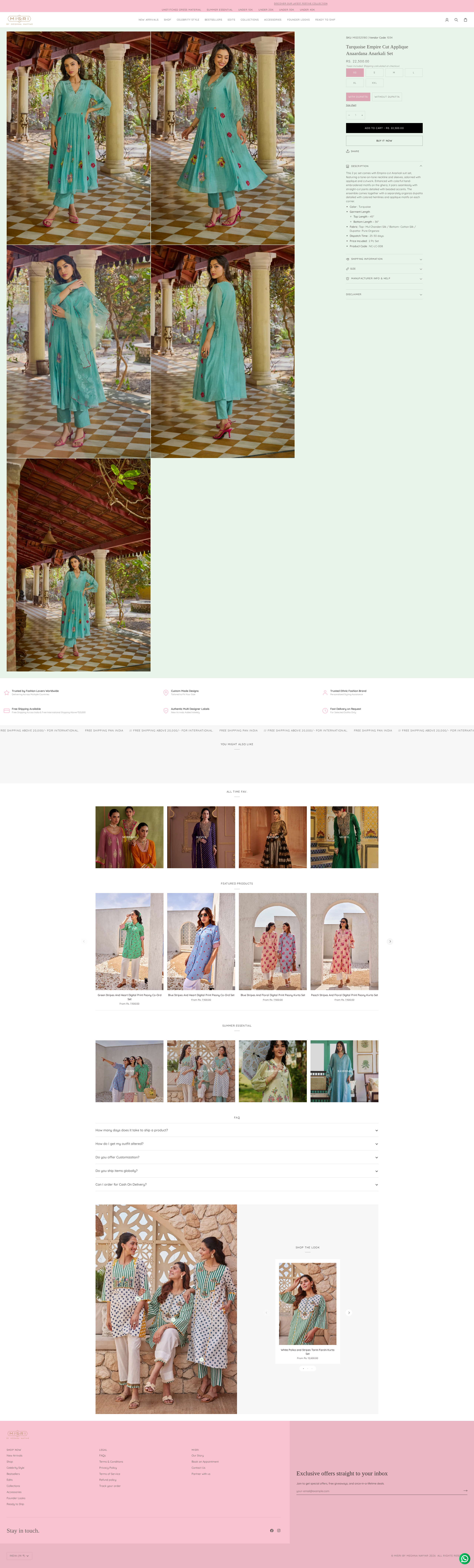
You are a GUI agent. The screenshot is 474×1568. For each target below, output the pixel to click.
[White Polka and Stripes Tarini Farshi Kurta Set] (307, 1304)
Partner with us (201, 1474)
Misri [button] (195, 1449)
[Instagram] (279, 1530)
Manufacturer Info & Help (370, 278)
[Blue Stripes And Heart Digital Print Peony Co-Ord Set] (201, 941)
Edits (10, 1479)
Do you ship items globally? (117, 1171)
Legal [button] (103, 1449)
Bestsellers (13, 1474)
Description (359, 166)
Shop (10, 1461)
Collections (13, 1486)
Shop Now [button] (14, 1449)
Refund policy (107, 1479)
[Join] (464, 1491)
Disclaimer (354, 294)
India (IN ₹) (17, 1555)
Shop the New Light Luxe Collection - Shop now (102, 3)
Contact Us (198, 1467)
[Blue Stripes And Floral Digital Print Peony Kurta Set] (273, 941)
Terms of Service (109, 1474)
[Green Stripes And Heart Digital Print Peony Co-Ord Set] (129, 941)
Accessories (14, 1492)
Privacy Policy (108, 1467)
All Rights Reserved (452, 1555)
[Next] (390, 941)
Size (353, 268)
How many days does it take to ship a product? (132, 1130)
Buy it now (384, 140)
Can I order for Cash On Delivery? (121, 1184)
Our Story (198, 1455)
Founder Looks (16, 1498)
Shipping (368, 65)
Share (355, 151)
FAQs (102, 1455)
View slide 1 (303, 1368)
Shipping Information (366, 258)
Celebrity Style (15, 1467)
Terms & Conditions (111, 1461)
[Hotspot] (138, 1299)
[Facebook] (271, 1530)
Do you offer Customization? (117, 1157)
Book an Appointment (205, 1461)
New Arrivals (14, 1455)
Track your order (110, 1486)
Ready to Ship (15, 1504)
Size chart (351, 105)
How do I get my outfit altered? (119, 1143)
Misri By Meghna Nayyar (411, 1555)
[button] (167, 20)
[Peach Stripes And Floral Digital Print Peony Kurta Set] (344, 941)
